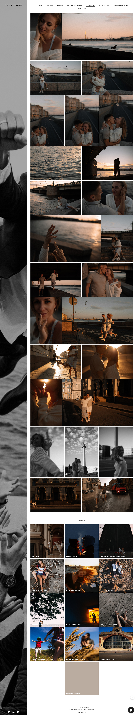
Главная (38, 5)
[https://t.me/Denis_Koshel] (18, 712)
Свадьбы (49, 5)
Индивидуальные (74, 5)
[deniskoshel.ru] (13, 5)
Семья (60, 5)
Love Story (90, 5)
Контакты (81, 9)
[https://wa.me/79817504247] (13, 712)
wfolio (84, 712)
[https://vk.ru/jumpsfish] (9, 712)
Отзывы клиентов (121, 5)
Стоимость (104, 5)
